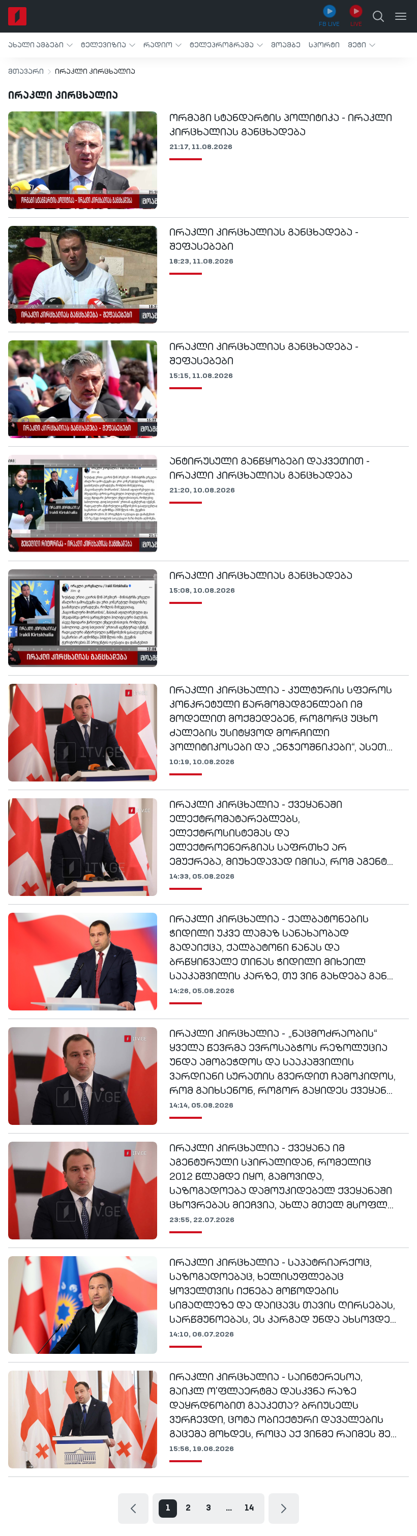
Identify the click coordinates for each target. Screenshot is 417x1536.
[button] (40, 45)
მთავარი (26, 71)
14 (249, 1508)
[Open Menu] (401, 16)
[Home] (17, 16)
